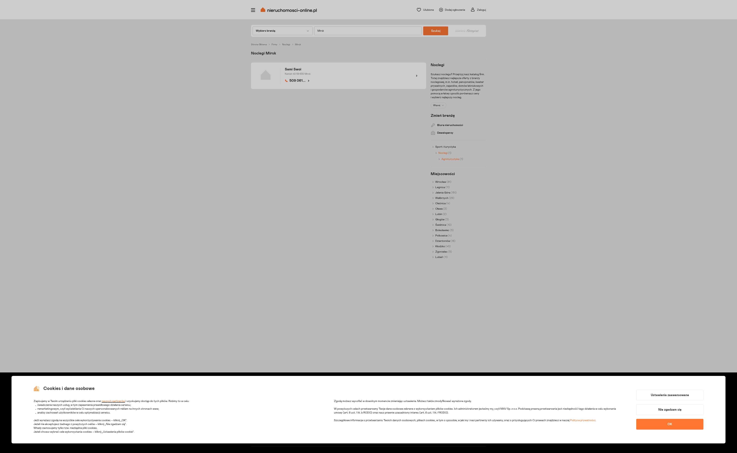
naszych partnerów (113, 401)
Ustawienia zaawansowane (670, 395)
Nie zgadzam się (670, 409)
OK (670, 424)
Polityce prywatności (582, 420)
